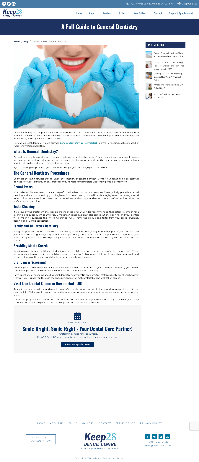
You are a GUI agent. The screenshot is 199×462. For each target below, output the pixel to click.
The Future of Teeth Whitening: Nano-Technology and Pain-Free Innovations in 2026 (169, 65)
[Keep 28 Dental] (12, 13)
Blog (26, 41)
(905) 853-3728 (189, 3)
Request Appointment (181, 13)
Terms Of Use (125, 423)
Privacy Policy (151, 423)
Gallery (123, 13)
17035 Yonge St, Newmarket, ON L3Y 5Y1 (151, 3)
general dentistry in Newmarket (78, 143)
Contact (158, 13)
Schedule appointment (78, 344)
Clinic (72, 423)
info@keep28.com (158, 445)
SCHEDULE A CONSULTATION (41, 439)
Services (107, 13)
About (92, 13)
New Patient (140, 13)
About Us (57, 423)
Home (79, 13)
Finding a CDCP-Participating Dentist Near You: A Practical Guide (168, 76)
